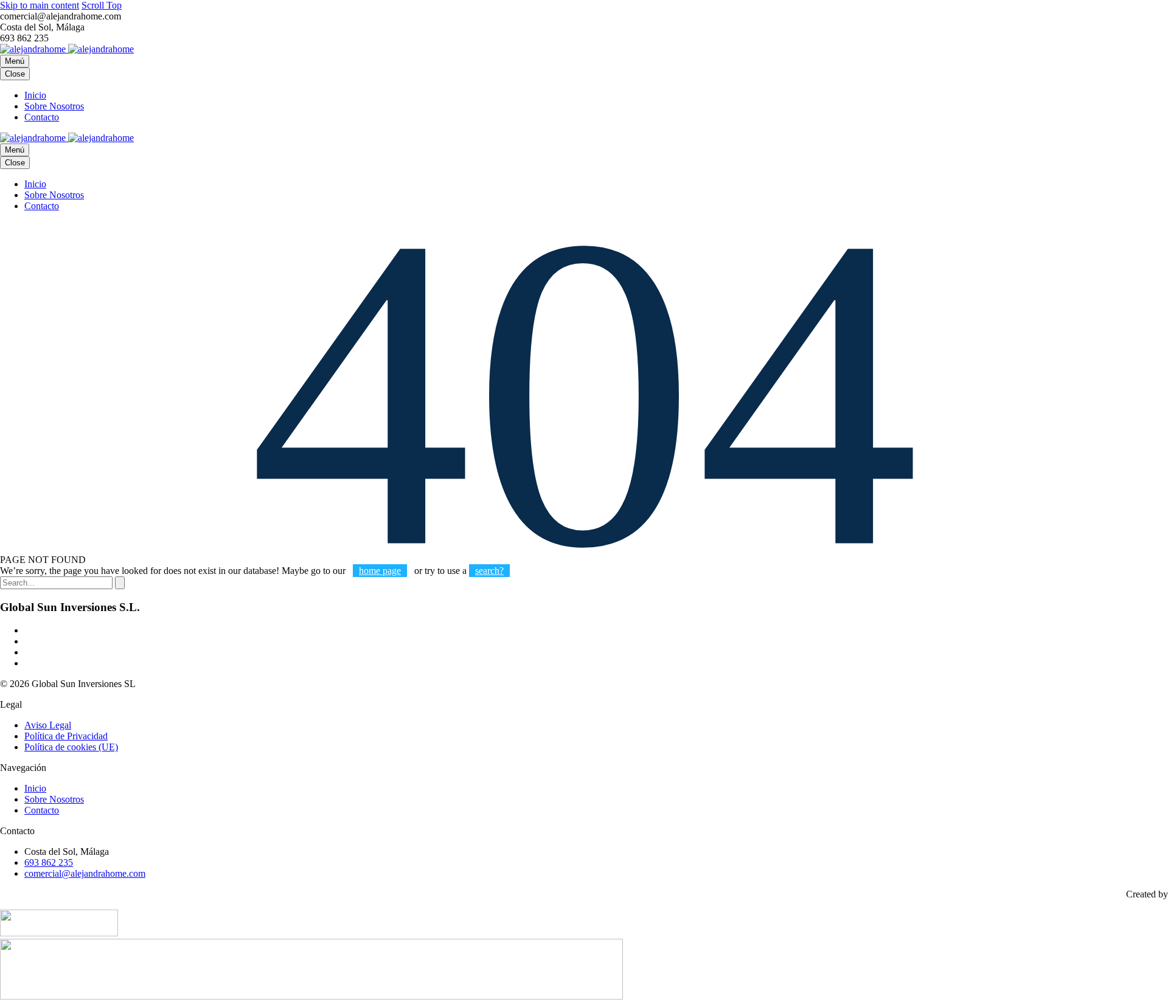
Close (15, 73)
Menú (14, 61)
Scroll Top (102, 5)
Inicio (35, 95)
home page (380, 570)
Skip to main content (39, 5)
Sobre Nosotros (54, 106)
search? (489, 570)
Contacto (41, 117)
